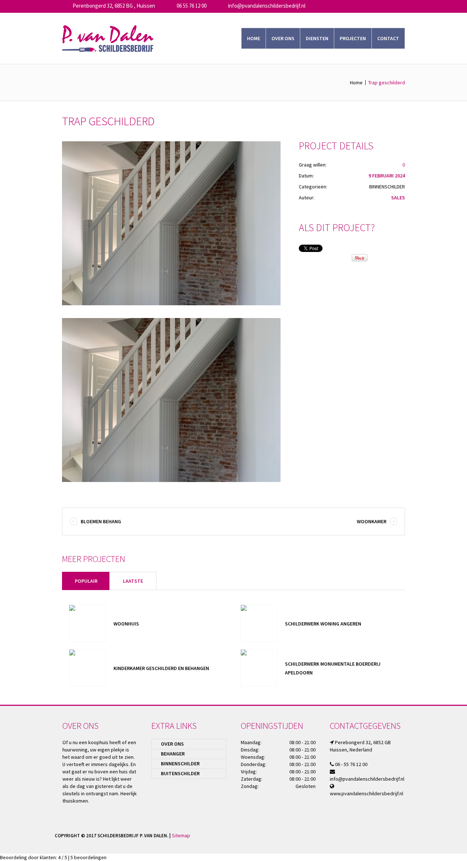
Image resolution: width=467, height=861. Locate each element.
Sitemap (181, 835)
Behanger (173, 753)
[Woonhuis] (87, 623)
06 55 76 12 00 (192, 5)
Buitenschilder (180, 773)
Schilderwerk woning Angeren (323, 623)
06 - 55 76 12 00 (351, 764)
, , (114, 5)
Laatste (133, 581)
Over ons (172, 744)
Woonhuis (126, 623)
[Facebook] (407, 835)
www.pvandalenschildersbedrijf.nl (366, 793)
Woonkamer (371, 521)
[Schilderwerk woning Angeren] (259, 623)
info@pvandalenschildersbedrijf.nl (266, 5)
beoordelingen (88, 857)
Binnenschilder (387, 186)
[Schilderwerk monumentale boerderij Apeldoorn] (259, 668)
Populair (86, 581)
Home (356, 82)
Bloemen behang (101, 521)
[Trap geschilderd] (171, 223)
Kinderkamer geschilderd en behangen (161, 668)
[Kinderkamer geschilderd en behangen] (87, 668)
